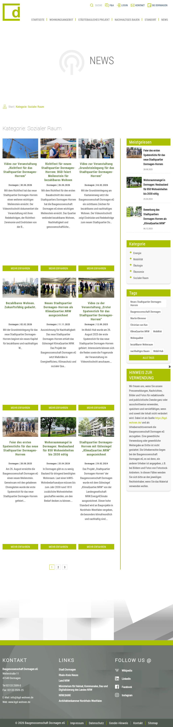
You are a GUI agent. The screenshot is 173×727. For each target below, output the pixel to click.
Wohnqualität (136, 338)
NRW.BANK (65, 695)
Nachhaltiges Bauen (127, 19)
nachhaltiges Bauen (140, 351)
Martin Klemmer (138, 318)
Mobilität (138, 259)
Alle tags (148, 357)
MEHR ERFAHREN (20, 268)
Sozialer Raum (141, 278)
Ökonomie (138, 271)
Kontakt (138, 723)
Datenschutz (96, 723)
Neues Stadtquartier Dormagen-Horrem (146, 303)
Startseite (37, 19)
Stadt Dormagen (67, 669)
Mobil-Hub (158, 351)
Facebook (127, 687)
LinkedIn (126, 678)
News (164, 19)
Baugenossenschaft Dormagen (145, 311)
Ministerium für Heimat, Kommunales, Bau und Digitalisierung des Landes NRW (83, 687)
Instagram (127, 695)
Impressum (77, 723)
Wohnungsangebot (61, 19)
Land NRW (64, 680)
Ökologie (138, 265)
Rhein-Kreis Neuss (68, 675)
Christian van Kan (138, 324)
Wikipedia (127, 670)
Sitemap (153, 723)
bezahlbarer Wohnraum (141, 344)
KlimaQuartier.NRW (139, 331)
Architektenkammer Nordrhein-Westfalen (80, 700)
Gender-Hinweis (118, 723)
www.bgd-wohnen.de (19, 702)
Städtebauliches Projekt (94, 19)
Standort (150, 19)
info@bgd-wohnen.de (21, 697)
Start (11, 107)
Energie (137, 253)
